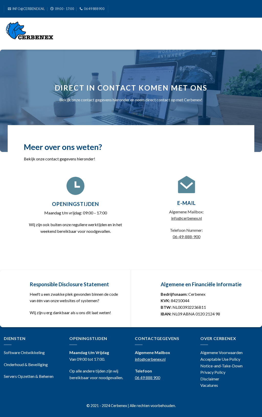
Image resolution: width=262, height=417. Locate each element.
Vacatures (209, 385)
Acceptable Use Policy (220, 359)
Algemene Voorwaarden (221, 352)
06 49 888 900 (147, 377)
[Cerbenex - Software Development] (35, 34)
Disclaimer (209, 378)
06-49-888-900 (186, 236)
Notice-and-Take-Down (221, 365)
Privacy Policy (212, 372)
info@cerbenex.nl (186, 218)
